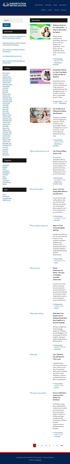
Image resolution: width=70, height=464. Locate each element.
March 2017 (6, 154)
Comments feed (7, 198)
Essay (55, 5)
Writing (43, 10)
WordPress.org (7, 200)
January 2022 (6, 77)
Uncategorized (7, 182)
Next (62, 445)
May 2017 (5, 151)
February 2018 (7, 139)
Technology (57, 436)
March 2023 (6, 73)
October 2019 (6, 122)
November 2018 (7, 134)
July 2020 (5, 105)
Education (48, 5)
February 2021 (7, 94)
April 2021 (5, 92)
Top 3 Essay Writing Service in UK (12, 56)
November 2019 (7, 120)
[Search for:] (14, 20)
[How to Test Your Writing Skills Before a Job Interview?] (36, 189)
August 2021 (6, 86)
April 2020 (6, 111)
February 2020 (7, 115)
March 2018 (6, 137)
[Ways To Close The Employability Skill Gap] (39, 225)
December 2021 (7, 78)
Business (64, 10)
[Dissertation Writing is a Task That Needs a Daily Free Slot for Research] (40, 76)
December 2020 (7, 97)
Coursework (63, 5)
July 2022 (5, 75)
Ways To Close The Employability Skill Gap (59, 228)
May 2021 (5, 90)
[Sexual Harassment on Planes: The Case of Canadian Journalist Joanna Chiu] (35, 268)
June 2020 (6, 107)
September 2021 (7, 84)
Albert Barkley (59, 58)
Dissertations (39, 5)
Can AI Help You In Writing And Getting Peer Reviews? (59, 111)
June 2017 (5, 149)
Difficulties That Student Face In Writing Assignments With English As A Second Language (60, 318)
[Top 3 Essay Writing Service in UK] (39, 151)
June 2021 (5, 88)
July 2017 (5, 147)
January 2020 (6, 116)
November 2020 (7, 99)
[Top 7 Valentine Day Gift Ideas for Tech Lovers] (33, 354)
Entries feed (6, 196)
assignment (57, 349)
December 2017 (7, 143)
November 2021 (7, 80)
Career (50, 10)
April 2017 (5, 153)
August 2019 (6, 124)
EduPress (38, 460)
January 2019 (6, 130)
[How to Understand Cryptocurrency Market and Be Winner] (38, 393)
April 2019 (5, 126)
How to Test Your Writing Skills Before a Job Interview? (60, 191)
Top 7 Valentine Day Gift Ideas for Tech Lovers (58, 357)
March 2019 (6, 128)
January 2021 (6, 96)
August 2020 (6, 103)
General (56, 10)
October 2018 (6, 135)
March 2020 (6, 113)
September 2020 (7, 101)
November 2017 (7, 145)
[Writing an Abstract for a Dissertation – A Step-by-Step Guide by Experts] (40, 31)
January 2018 (6, 141)
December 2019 (7, 118)
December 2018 (7, 132)
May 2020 (5, 109)
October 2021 (6, 82)
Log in (4, 194)
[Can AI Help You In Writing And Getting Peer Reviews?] (40, 115)
